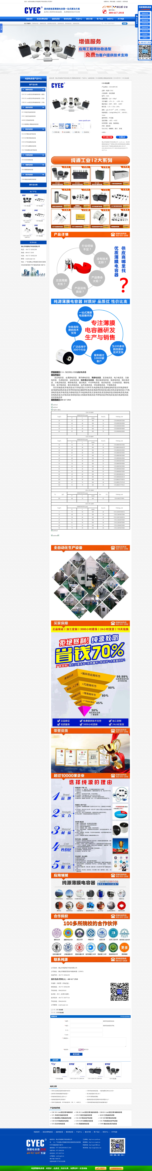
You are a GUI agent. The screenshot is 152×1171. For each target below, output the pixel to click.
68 (59, 474)
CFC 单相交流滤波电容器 (28, 112)
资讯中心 (110, 19)
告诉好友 (86, 132)
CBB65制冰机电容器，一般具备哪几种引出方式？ (100, 1091)
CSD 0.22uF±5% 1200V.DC (77, 1078)
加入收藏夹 (67, 132)
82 (59, 477)
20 (59, 420)
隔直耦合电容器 (52, 23)
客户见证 (100, 19)
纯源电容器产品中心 (33, 79)
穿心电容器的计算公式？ (94, 1093)
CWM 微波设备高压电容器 (29, 179)
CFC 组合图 (39, 236)
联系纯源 (125, 1)
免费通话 (144, 38)
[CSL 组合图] (27, 204)
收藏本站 (106, 1)
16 (59, 447)
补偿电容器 (29, 155)
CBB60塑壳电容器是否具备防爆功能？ (97, 1102)
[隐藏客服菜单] (145, 8)
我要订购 (77, 132)
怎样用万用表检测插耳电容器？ (59, 1093)
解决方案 (89, 19)
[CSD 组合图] (39, 219)
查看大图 (56, 132)
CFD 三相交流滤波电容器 (29, 116)
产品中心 (79, 19)
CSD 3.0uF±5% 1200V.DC (27, 236)
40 (59, 426)
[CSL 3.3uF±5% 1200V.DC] (27, 219)
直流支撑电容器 (42, 19)
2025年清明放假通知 (92, 1096)
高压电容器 (29, 174)
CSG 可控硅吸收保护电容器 (29, 150)
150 (59, 485)
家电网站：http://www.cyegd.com (91, 1142)
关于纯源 (121, 19)
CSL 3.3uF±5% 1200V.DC (27, 221)
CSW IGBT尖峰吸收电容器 (29, 146)
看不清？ (86, 1049)
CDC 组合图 (113, 1078)
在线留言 (118, 1)
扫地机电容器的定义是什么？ (59, 1096)
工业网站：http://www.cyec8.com (91, 1139)
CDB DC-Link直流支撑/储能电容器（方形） (33, 102)
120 (59, 482)
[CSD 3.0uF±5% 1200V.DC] (27, 234)
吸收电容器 (68, 19)
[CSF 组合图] (39, 204)
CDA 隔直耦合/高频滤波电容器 (30, 124)
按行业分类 (33, 185)
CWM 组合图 (60, 1012)
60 (59, 431)
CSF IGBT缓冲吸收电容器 (29, 138)
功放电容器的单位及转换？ (58, 1099)
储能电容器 (43, 23)
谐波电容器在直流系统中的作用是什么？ (98, 1099)
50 (59, 428)
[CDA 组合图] (55, 128)
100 (59, 479)
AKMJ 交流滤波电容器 (28, 120)
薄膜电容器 (35, 23)
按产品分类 (33, 84)
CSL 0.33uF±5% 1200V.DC (95, 1078)
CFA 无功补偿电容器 (27, 160)
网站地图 (112, 1)
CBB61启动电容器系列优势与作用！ (61, 1091)
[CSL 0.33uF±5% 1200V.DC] (95, 1077)
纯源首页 (29, 19)
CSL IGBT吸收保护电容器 (29, 134)
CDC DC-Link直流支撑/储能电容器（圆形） (33, 94)
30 (59, 423)
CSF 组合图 (39, 206)
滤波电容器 (56, 19)
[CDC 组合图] (112, 1077)
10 (59, 445)
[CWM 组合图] (59, 1077)
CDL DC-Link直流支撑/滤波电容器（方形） (33, 98)
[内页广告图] (76, 50)
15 (59, 517)
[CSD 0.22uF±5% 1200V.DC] (77, 1077)
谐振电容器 (76, 23)
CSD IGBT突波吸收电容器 (29, 142)
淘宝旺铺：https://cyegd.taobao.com (92, 1147)
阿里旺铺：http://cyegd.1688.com (91, 1145)
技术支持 (144, 34)
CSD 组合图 (39, 221)
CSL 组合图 (27, 206)
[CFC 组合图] (39, 234)
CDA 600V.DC (117, 78)
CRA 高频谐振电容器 (27, 169)
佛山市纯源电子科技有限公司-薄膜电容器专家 (68, 78)
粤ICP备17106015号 (55, 1158)
